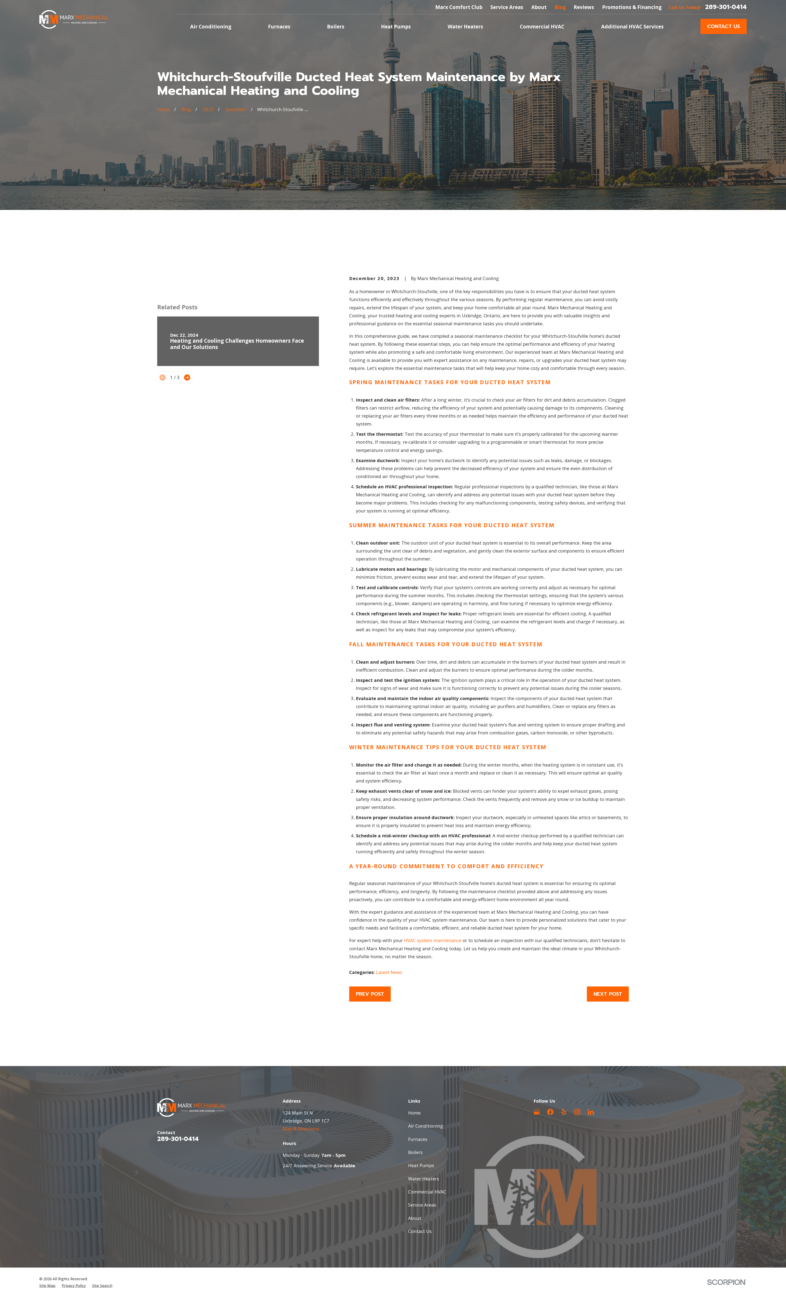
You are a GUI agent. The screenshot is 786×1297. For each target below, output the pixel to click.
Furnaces (417, 1139)
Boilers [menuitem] (335, 26)
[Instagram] (577, 1112)
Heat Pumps (421, 1165)
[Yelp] (564, 1112)
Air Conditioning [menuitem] (210, 26)
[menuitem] (47, 1285)
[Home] (73, 19)
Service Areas (506, 7)
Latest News (389, 972)
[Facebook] (550, 1112)
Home (414, 1113)
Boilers (415, 1152)
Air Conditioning (425, 1126)
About (539, 7)
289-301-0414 (726, 7)
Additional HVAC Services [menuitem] (632, 26)
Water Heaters (423, 1178)
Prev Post (370, 994)
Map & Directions (301, 1129)
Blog (560, 7)
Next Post (608, 994)
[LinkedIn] (591, 1112)
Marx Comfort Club (458, 7)
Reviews (584, 7)
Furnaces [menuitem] (279, 26)
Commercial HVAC (427, 1192)
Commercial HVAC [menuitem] (542, 26)
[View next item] (187, 377)
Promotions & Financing (632, 7)
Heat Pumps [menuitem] (396, 26)
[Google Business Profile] (537, 1112)
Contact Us (723, 26)
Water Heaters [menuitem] (465, 26)
